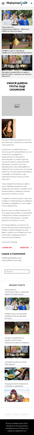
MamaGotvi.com (12, 426)
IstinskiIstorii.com (11, 428)
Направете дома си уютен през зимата (16, 363)
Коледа (8, 414)
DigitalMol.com (21, 431)
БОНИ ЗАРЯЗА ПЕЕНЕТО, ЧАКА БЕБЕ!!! (8, 248)
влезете (13, 258)
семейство (24, 414)
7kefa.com (24, 428)
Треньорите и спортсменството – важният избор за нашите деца (15, 29)
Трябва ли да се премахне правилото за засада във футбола (17, 52)
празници (16, 414)
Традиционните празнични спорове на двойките (16, 385)
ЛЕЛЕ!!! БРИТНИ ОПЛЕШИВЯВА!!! (26, 248)
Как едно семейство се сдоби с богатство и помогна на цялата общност (16, 74)
